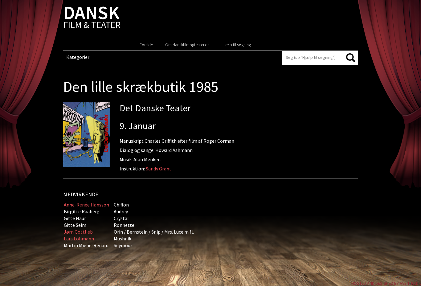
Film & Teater (92, 18)
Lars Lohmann (79, 238)
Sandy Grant (158, 168)
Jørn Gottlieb (78, 232)
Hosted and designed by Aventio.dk (386, 283)
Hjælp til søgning (236, 44)
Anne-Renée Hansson (86, 205)
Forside (146, 44)
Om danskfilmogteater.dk (187, 44)
